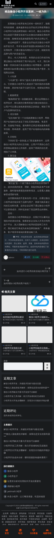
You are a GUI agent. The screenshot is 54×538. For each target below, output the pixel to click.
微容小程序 (12, 471)
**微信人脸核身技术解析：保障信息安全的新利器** (26, 387)
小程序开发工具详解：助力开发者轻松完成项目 (24, 396)
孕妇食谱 (24, 524)
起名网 (5, 513)
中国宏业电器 (34, 519)
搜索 (6, 361)
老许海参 (23, 519)
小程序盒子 (12, 476)
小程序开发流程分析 (12, 348)
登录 (44, 4)
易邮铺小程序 (13, 486)
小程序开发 (31, 15)
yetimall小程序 (14, 491)
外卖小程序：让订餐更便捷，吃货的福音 (26, 496)
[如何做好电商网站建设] (14, 303)
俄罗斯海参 (31, 522)
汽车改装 (32, 513)
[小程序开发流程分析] (14, 334)
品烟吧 (44, 519)
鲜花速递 (41, 513)
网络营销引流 (13, 524)
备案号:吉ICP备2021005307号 (27, 508)
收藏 (37, 257)
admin (11, 257)
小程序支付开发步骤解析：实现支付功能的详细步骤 (26, 400)
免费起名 (13, 513)
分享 (28, 257)
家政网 (31, 516)
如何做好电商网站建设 (13, 317)
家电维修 (22, 513)
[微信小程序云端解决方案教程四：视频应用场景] (40, 303)
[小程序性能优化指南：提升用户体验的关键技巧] (40, 334)
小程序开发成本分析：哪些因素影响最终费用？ (26, 457)
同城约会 (23, 516)
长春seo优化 (45, 524)
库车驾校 (21, 522)
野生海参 (41, 522)
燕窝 (31, 524)
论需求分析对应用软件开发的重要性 (24, 481)
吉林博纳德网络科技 (26, 505)
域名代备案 (13, 516)
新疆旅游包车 (10, 522)
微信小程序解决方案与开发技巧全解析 (20, 392)
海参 (37, 524)
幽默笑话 (39, 516)
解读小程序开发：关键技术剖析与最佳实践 (22, 383)
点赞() (46, 257)
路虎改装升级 (12, 519)
